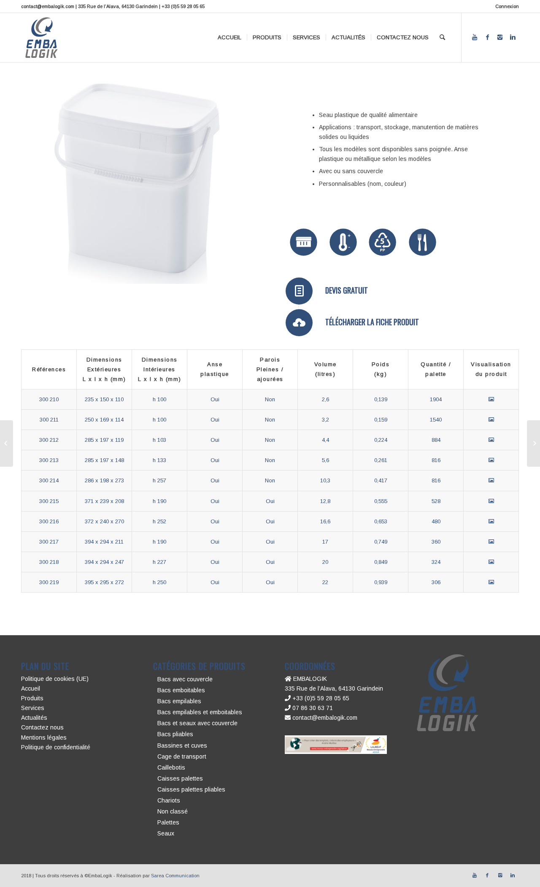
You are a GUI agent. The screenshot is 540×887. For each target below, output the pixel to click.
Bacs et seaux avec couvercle (197, 723)
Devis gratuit (346, 290)
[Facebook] (487, 37)
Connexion (507, 6)
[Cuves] (533, 443)
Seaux (165, 833)
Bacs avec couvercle (185, 679)
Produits (32, 698)
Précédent (40, 183)
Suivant (236, 183)
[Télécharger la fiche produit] (299, 322)
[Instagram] (500, 37)
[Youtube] (474, 37)
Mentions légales (44, 737)
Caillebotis (171, 767)
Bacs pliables (175, 734)
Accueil (30, 688)
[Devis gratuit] (299, 291)
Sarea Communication (175, 875)
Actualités (34, 717)
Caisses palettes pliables (191, 789)
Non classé (172, 811)
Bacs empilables (179, 701)
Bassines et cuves (182, 745)
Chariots (168, 800)
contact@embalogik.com (324, 717)
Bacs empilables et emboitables (199, 712)
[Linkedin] (512, 37)
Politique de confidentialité (55, 747)
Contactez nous (42, 727)
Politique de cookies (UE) (55, 678)
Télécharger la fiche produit (372, 321)
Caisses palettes (180, 778)
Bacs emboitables (181, 690)
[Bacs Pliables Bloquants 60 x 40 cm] (6, 443)
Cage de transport (181, 756)
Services (32, 708)
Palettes (168, 822)
